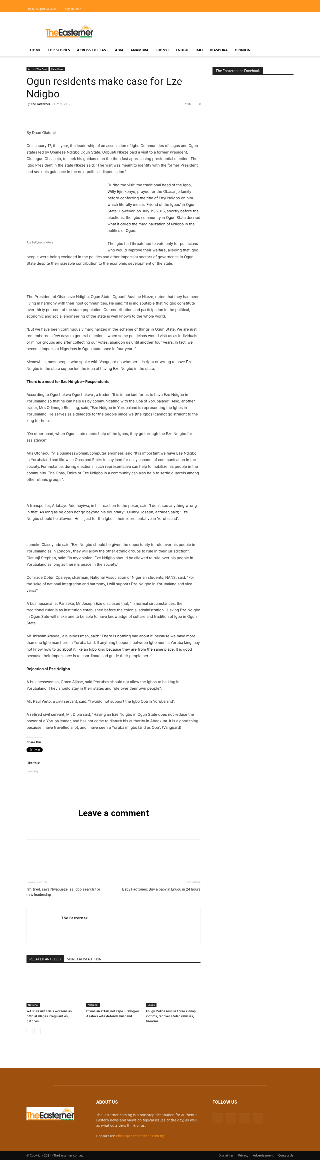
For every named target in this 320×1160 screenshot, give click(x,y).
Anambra (139, 50)
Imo (199, 50)
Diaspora (219, 50)
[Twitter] (281, 8)
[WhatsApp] (66, 115)
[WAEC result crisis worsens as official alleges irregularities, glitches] (53, 988)
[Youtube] (290, 8)
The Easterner (40, 104)
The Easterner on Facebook (238, 71)
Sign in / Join (73, 9)
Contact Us (286, 1155)
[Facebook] (265, 8)
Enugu (182, 50)
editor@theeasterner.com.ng (140, 1135)
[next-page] (37, 1031)
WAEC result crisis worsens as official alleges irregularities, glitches (49, 1016)
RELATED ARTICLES (45, 959)
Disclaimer (226, 1155)
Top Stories (59, 50)
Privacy (243, 1155)
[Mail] (273, 8)
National (33, 1004)
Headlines (57, 69)
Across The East (92, 50)
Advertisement (263, 1155)
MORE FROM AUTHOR (84, 959)
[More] (77, 115)
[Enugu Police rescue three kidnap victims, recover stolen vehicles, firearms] (173, 988)
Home (35, 50)
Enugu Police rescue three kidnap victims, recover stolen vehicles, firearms (171, 1016)
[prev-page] (29, 1031)
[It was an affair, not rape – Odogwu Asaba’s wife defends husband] (113, 988)
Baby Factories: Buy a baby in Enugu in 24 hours (161, 889)
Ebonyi (162, 50)
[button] (288, 50)
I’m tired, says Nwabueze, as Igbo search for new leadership (63, 892)
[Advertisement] (203, 30)
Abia (119, 50)
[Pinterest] (55, 115)
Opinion (242, 50)
